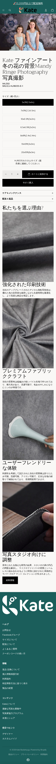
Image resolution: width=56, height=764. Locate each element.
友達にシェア (8, 718)
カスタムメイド (9, 738)
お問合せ (6, 630)
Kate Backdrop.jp (23, 750)
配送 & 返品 (7, 198)
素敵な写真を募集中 (11, 708)
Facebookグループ (11, 634)
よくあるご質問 (9, 649)
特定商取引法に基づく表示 (14, 683)
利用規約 (6, 678)
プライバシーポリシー (30, 754)
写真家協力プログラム (12, 713)
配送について (8, 644)
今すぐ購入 (28, 182)
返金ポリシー (13, 754)
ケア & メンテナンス (11, 193)
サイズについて (9, 639)
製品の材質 (7, 688)
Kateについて (8, 704)
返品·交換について (11, 669)
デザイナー (7, 733)
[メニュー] (3, 10)
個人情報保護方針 (10, 674)
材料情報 (10, 580)
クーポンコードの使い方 (13, 653)
